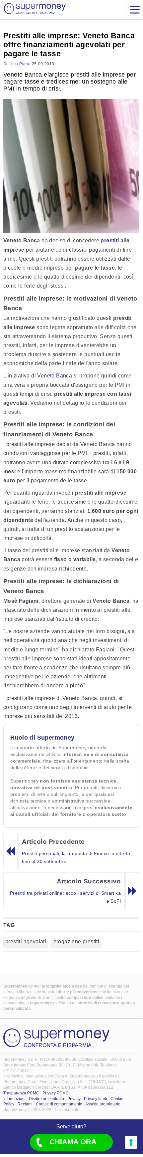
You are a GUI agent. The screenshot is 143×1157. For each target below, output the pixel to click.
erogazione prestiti (76, 941)
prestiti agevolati (25, 941)
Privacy (74, 1098)
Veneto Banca (54, 375)
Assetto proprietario (102, 1104)
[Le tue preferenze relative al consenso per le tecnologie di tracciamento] (131, 1142)
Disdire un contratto (46, 1098)
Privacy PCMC (55, 1093)
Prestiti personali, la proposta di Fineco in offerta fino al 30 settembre (76, 857)
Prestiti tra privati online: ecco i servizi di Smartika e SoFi (65, 897)
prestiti (110, 240)
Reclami (25, 1104)
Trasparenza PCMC (21, 1093)
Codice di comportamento (59, 1104)
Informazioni (14, 1098)
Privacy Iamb (95, 1098)
